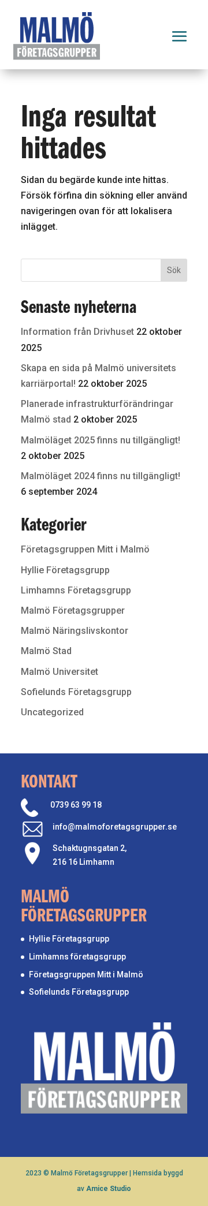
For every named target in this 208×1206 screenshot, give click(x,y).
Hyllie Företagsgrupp (65, 570)
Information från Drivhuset (77, 331)
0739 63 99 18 (76, 804)
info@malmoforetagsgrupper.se (115, 826)
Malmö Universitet (59, 671)
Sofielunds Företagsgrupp (76, 691)
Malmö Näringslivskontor (74, 630)
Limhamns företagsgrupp (77, 956)
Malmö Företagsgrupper (73, 610)
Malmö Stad (46, 650)
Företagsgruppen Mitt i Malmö (85, 549)
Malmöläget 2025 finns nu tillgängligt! (100, 440)
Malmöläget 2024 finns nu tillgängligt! (100, 476)
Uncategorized (52, 712)
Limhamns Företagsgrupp (76, 590)
